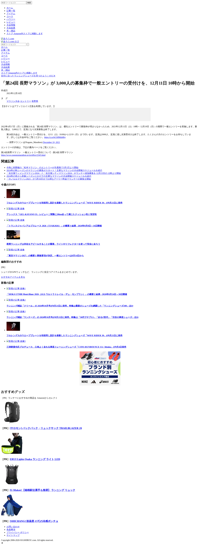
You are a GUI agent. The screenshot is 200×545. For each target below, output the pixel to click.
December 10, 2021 (51, 142)
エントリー (25, 101)
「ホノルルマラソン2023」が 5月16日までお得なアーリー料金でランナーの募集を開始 (49, 179)
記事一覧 (11, 11)
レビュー (11, 22)
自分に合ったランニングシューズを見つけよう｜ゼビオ (28, 76)
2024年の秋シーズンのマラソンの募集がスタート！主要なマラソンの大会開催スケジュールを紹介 (54, 170)
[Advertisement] (100, 114)
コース (10, 16)
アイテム (11, 13)
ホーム (10, 8)
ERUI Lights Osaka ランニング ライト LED (35, 459)
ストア (25, 33)
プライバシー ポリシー (18, 532)
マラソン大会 (13, 101)
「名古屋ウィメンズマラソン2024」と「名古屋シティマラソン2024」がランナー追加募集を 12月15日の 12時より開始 (64, 173)
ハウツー (11, 19)
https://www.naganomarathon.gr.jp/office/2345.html (23, 155)
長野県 (35, 101)
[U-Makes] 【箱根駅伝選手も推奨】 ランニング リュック (42, 490)
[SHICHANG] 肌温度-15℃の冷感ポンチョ (34, 521)
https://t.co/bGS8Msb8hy (55, 137)
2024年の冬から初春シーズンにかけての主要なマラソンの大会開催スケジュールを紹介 (49, 176)
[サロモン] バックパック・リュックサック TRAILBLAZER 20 (46, 428)
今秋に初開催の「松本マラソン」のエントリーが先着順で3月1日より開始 (42, 167)
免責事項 (11, 529)
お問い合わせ (13, 527)
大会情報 (11, 25)
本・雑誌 (11, 31)
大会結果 (11, 28)
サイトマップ (13, 535)
